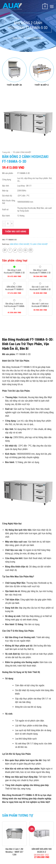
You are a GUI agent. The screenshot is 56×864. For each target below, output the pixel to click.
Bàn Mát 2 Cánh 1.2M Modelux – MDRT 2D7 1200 (14, 852)
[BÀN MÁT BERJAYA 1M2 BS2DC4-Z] (42, 834)
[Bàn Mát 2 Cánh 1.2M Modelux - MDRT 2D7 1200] (14, 834)
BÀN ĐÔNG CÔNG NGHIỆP (19, 244)
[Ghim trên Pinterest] (25, 250)
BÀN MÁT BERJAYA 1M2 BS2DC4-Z (42, 850)
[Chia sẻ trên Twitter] (15, 250)
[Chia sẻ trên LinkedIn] (30, 250)
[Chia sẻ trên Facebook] (10, 250)
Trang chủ (17, 38)
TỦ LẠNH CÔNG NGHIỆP (34, 38)
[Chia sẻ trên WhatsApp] (4, 250)
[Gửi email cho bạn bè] (20, 250)
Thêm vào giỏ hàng (15, 231)
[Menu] (52, 6)
